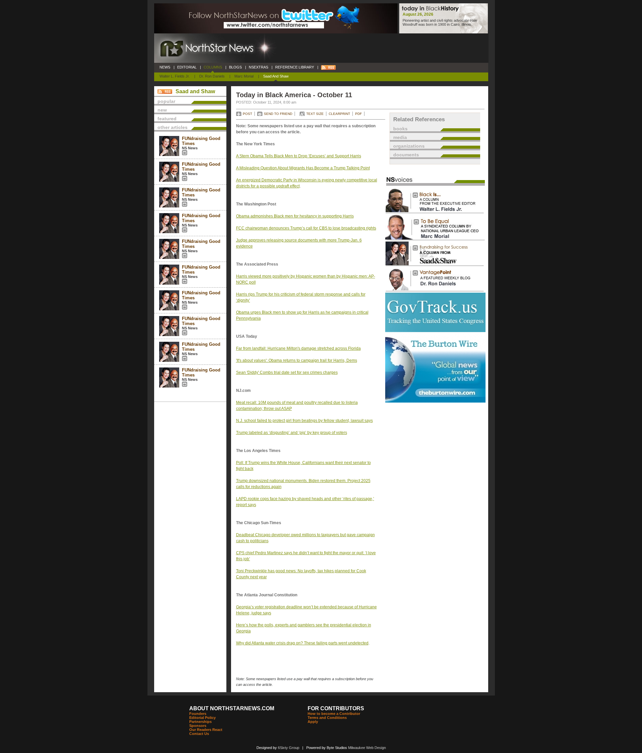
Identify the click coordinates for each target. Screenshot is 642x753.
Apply (313, 722)
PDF (358, 114)
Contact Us (199, 734)
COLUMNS (213, 67)
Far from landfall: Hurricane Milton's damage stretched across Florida (298, 348)
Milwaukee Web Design (367, 748)
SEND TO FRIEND (278, 114)
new (162, 110)
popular (166, 101)
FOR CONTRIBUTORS (336, 708)
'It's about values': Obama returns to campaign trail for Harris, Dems (296, 360)
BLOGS (235, 67)
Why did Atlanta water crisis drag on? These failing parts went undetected (302, 643)
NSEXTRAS (258, 67)
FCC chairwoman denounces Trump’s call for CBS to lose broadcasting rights (306, 228)
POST (247, 114)
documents (406, 154)
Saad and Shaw (276, 76)
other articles (172, 127)
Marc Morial (243, 76)
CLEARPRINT (339, 114)
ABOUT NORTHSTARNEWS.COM (231, 708)
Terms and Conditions (327, 718)
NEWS (164, 67)
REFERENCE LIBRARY (294, 67)
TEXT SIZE (315, 114)
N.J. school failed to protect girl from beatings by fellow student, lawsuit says (304, 420)
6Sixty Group (288, 748)
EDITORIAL (187, 67)
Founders (197, 714)
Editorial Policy (202, 718)
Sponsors (197, 726)
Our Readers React (205, 730)
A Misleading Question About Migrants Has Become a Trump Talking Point (303, 168)
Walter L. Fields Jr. (174, 76)
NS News (190, 148)
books (400, 128)
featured (167, 118)
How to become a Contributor (334, 714)
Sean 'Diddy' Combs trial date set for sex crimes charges (287, 372)
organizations (409, 146)
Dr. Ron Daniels (212, 76)
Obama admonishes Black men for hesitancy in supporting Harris (295, 216)
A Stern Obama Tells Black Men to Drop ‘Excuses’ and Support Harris (298, 156)
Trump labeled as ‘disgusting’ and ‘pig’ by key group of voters (291, 432)
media (400, 137)
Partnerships (200, 722)
